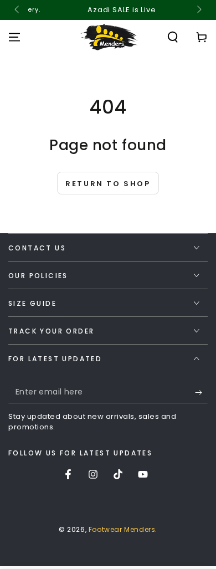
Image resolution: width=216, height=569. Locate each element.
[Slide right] (198, 10)
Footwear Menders (122, 529)
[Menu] (14, 37)
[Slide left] (17, 10)
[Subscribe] (201, 392)
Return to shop (107, 183)
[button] (172, 37)
